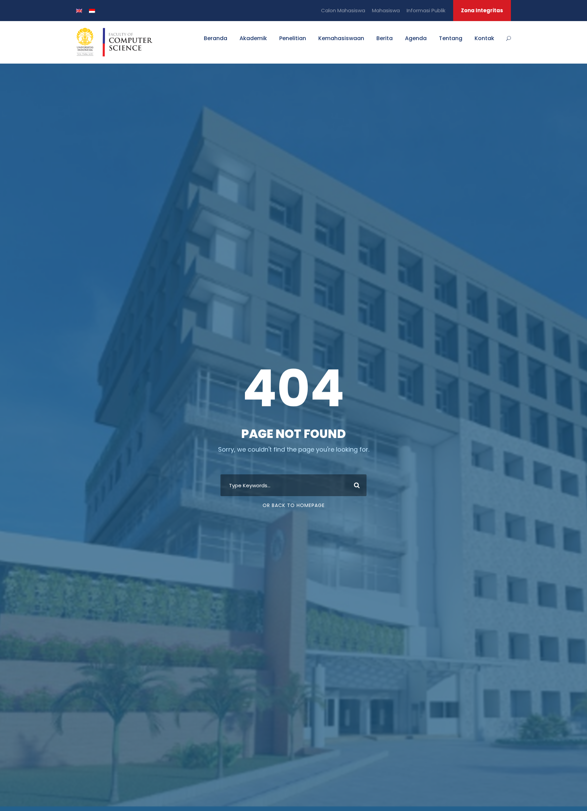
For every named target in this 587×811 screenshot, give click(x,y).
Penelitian (292, 38)
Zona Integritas (482, 10)
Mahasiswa (386, 10)
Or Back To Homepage (294, 505)
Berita (384, 38)
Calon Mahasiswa (343, 10)
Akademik (253, 38)
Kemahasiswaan (341, 38)
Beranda (215, 38)
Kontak (484, 38)
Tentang (450, 38)
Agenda (416, 38)
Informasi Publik (426, 10)
